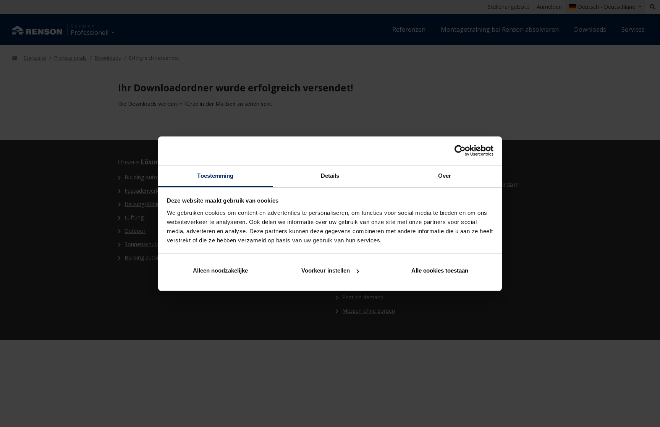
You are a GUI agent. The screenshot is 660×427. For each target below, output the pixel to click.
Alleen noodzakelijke (220, 270)
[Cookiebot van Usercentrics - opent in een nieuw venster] (460, 150)
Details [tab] (330, 175)
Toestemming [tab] (215, 175)
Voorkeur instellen (325, 270)
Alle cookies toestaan (439, 270)
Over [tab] (444, 175)
